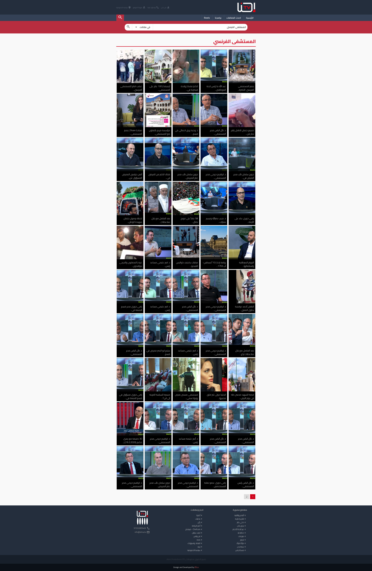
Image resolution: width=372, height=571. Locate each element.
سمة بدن (241, 547)
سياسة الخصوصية (123, 7)
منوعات (242, 536)
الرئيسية (250, 18)
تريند (200, 547)
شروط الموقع (139, 7)
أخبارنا (199, 515)
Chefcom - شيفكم (194, 529)
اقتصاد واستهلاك (195, 543)
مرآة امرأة (241, 543)
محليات (199, 519)
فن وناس (198, 536)
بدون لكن (241, 526)
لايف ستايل (197, 533)
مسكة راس (240, 550)
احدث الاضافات (233, 18)
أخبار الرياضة (197, 526)
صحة (200, 540)
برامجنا (218, 18)
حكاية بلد (241, 533)
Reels (207, 18)
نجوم (243, 540)
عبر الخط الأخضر (239, 529)
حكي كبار (241, 522)
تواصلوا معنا (153, 7)
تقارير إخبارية (240, 519)
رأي (200, 522)
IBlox (197, 567)
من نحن (165, 7)
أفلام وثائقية (240, 515)
